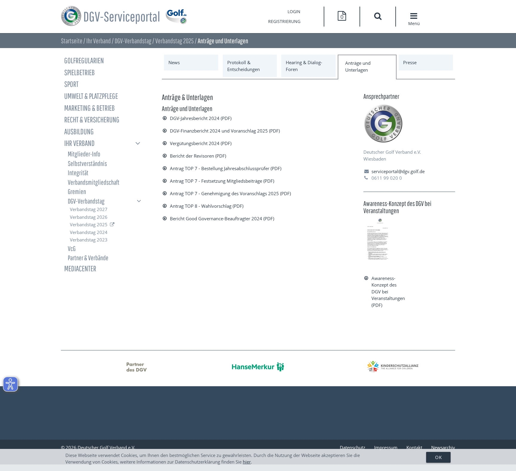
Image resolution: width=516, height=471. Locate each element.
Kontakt (414, 447)
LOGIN (294, 11)
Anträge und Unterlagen (358, 66)
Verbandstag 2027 (89, 209)
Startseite (71, 40)
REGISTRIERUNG (284, 21)
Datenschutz (352, 447)
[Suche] (377, 16)
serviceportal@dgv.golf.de (398, 171)
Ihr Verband (98, 40)
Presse (410, 62)
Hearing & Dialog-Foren (304, 65)
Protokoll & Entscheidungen (243, 65)
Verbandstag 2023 (89, 240)
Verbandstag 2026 (89, 217)
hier (247, 462)
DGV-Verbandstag (133, 40)
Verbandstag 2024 (89, 232)
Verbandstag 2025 (174, 40)
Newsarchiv (443, 447)
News (174, 62)
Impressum (385, 447)
